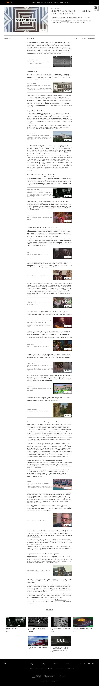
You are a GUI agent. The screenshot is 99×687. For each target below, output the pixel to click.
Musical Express (31, 313)
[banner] (11, 2)
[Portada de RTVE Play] (10, 2)
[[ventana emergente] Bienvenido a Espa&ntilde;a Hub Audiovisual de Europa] (62, 677)
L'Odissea (65, 290)
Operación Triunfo (54, 541)
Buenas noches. (36, 536)
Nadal (66, 151)
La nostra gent (52, 288)
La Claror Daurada (47, 380)
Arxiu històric (65, 20)
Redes (34, 508)
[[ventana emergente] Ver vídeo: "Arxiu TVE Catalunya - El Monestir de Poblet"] (49, 136)
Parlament (35, 262)
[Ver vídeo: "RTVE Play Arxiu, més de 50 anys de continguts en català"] (26, 21)
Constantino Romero (32, 498)
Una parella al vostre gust (35, 380)
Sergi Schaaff (32, 435)
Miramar (39, 239)
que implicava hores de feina (58, 121)
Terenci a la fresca (57, 291)
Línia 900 (39, 476)
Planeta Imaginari (31, 439)
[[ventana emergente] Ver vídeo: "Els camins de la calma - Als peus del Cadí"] (49, 410)
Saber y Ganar (67, 499)
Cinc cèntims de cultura (56, 290)
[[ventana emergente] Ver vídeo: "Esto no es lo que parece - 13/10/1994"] (49, 520)
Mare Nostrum (57, 242)
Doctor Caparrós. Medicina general (63, 375)
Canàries (55, 113)
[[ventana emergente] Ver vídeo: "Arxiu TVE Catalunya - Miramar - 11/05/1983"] (49, 253)
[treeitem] (36, 2)
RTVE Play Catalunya (60, 599)
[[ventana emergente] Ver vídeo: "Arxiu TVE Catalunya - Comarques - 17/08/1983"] (49, 275)
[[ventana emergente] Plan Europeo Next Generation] (36, 677)
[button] (4, 2)
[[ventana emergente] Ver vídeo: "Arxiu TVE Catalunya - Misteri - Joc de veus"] (49, 345)
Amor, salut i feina (44, 379)
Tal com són (43, 288)
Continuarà (38, 291)
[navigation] (51, 2)
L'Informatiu (58, 239)
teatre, (29, 331)
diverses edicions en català (49, 501)
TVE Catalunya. (55, 236)
